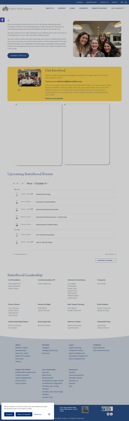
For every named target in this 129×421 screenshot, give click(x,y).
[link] (49, 414)
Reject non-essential (24, 414)
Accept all (9, 414)
